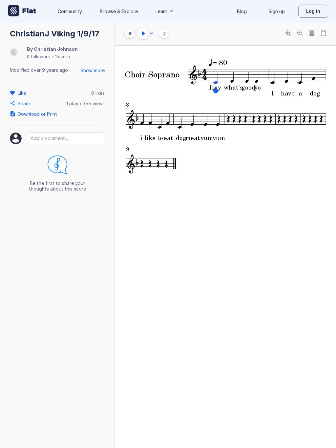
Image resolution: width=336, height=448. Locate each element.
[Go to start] (130, 33)
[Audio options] (151, 33)
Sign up (276, 11)
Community (70, 11)
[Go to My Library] (22, 11)
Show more (92, 70)
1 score (62, 56)
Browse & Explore (119, 11)
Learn (161, 11)
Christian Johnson (56, 49)
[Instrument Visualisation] (164, 33)
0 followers (38, 56)
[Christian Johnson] (14, 52)
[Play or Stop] (143, 33)
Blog (242, 11)
